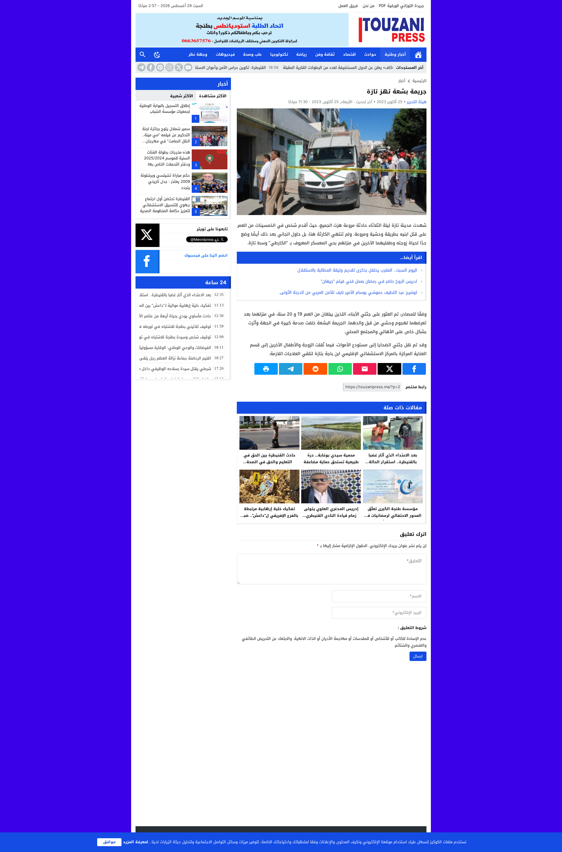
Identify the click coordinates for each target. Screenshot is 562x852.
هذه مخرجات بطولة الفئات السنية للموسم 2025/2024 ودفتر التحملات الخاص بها (167, 158)
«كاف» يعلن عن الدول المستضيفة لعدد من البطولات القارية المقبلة (369, 67)
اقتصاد (349, 54)
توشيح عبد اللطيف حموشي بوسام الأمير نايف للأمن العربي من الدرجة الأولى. (348, 293)
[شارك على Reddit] (315, 368)
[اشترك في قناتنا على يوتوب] (187, 67)
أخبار (401, 80)
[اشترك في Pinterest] (159, 67)
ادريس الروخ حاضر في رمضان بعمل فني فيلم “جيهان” (369, 281)
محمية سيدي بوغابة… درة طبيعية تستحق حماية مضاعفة (331, 458)
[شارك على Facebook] (414, 368)
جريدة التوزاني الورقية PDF (401, 5)
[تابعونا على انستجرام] (169, 67)
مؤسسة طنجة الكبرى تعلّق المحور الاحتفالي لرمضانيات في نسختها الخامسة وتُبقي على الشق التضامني (393, 519)
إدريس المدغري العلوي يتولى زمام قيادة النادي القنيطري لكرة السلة (331, 515)
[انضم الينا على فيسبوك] (150, 67)
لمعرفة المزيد (135, 842)
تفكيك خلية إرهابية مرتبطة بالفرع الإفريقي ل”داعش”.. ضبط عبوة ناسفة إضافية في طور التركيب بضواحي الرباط (269, 519)
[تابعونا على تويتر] (178, 67)
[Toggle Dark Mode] (157, 54)
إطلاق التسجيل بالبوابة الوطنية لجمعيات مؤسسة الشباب (164, 108)
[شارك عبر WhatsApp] (340, 368)
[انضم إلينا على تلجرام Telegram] (140, 67)
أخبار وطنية (395, 54)
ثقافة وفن (325, 54)
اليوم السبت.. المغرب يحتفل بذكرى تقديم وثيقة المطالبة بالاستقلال (357, 270)
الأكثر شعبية (181, 96)
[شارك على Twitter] (389, 368)
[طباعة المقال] (266, 368)
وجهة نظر (198, 54)
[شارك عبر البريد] (364, 368)
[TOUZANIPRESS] (387, 30)
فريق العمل (348, 5)
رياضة (301, 54)
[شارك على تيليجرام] (290, 368)
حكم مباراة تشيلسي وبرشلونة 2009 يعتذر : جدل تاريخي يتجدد (165, 181)
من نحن (368, 5)
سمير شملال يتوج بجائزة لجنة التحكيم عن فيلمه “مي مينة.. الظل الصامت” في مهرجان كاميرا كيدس (166, 138)
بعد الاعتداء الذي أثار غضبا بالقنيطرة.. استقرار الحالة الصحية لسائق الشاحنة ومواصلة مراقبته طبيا (393, 465)
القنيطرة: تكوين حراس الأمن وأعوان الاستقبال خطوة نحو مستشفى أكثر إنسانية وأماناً (225, 67)
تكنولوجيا (279, 54)
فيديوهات (225, 54)
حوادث (370, 54)
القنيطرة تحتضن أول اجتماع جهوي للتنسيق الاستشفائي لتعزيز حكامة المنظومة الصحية (165, 205)
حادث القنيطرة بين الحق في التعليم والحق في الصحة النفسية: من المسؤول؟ (269, 461)
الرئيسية (418, 54)
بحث (143, 54)
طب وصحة (252, 54)
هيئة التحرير (416, 101)
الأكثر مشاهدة (213, 96)
